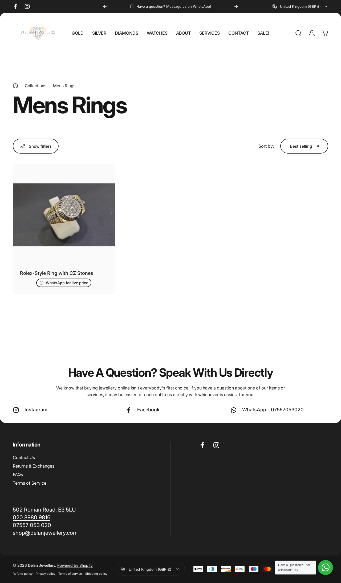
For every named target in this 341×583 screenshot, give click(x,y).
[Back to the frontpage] (15, 85)
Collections (35, 85)
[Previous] (105, 6)
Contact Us (24, 457)
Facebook (148, 409)
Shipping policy (96, 573)
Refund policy (23, 573)
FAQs (18, 474)
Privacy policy (45, 573)
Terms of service (70, 573)
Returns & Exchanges (33, 466)
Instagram (36, 409)
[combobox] (300, 6)
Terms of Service (29, 483)
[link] (45, 532)
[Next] (236, 6)
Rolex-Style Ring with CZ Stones (56, 273)
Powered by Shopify (75, 565)
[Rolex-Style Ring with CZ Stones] (64, 215)
